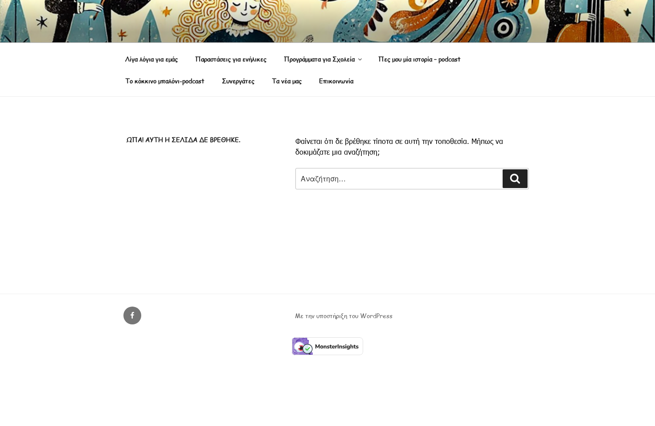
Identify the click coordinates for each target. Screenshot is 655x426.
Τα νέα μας (287, 81)
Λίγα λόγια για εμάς (151, 59)
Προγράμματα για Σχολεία (319, 59)
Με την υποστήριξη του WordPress (344, 315)
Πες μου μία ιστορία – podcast (419, 59)
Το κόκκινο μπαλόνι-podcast (165, 81)
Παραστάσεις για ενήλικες (230, 59)
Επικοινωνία (336, 81)
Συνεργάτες (238, 81)
